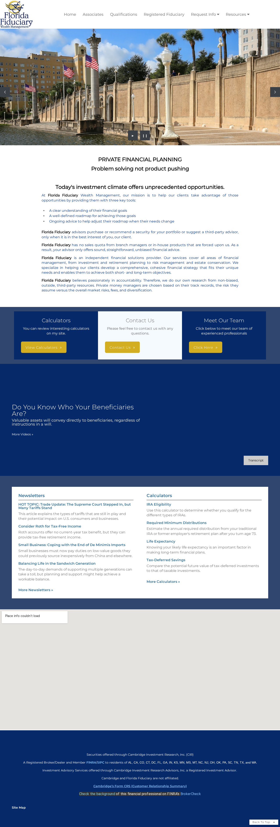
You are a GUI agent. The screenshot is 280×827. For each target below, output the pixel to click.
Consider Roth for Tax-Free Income (49, 526)
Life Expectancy (161, 541)
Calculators (159, 495)
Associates (93, 14)
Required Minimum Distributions (176, 523)
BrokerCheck (190, 794)
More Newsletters (35, 590)
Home (70, 14)
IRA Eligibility (159, 504)
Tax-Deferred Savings (166, 560)
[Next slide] (275, 92)
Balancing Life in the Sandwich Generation (57, 563)
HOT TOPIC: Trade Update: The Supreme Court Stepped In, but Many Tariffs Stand (74, 506)
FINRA (91, 762)
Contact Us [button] (120, 347)
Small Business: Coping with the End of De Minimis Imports (71, 545)
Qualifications (123, 14)
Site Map (19, 807)
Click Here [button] (203, 347)
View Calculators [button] (42, 347)
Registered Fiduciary (164, 14)
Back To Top (261, 822)
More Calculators (163, 582)
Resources (236, 14)
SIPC (101, 762)
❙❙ (145, 135)
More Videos (22, 434)
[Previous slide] (5, 92)
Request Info (203, 14)
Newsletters (31, 495)
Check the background (97, 794)
